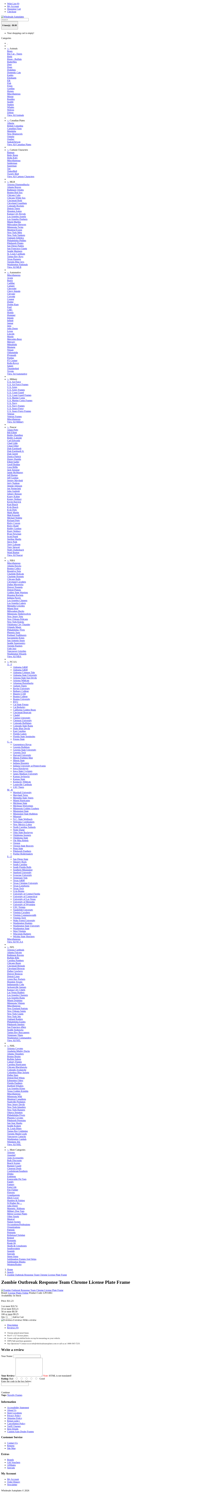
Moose (10, 96)
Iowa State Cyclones (22, 771)
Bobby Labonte (14, 438)
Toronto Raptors (14, 646)
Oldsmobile (12, 352)
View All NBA (14, 656)
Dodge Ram (13, 304)
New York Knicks (15, 622)
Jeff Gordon (12, 478)
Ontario (10, 136)
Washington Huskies (22, 923)
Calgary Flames (14, 1062)
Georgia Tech (19, 752)
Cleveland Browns (16, 968)
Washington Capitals (16, 1139)
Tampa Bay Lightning (17, 1131)
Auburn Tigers (20, 686)
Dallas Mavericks (15, 584)
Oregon (16, 843)
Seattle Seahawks (15, 1030)
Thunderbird (13, 368)
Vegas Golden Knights (17, 1091)
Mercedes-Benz (14, 339)
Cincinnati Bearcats (22, 712)
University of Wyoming (24, 904)
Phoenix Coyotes (15, 1118)
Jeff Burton (12, 475)
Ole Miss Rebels (20, 840)
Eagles (10, 75)
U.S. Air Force (14, 382)
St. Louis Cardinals (16, 254)
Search (10, 1272)
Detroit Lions (13, 976)
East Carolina (19, 731)
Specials (11, 1254)
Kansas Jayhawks (21, 776)
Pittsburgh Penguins (16, 1120)
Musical (11, 1219)
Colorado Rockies (15, 206)
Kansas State (19, 779)
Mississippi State (21, 811)
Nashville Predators (16, 1102)
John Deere (12, 328)
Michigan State (20, 803)
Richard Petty (13, 520)
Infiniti (10, 320)
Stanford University (22, 872)
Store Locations (14, 1413)
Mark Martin (13, 512)
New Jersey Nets (15, 616)
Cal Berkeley (19, 707)
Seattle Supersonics (16, 643)
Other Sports (13, 1216)
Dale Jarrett (12, 454)
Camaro (11, 286)
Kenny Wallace (14, 499)
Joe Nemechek (14, 488)
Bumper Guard (14, 1166)
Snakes (10, 104)
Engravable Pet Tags (16, 1179)
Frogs (9, 86)
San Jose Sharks (14, 1123)
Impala (10, 318)
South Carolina (20, 864)
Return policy (13, 1421)
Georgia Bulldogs (21, 747)
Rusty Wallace (14, 531)
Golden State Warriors (17, 592)
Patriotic (11, 1230)
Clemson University (22, 720)
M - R (10, 790)
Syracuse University (22, 875)
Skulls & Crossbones (17, 1246)
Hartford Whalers (15, 1086)
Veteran (10, 414)
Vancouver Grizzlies (16, 651)
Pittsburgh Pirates (15, 243)
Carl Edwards (13, 440)
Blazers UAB (19, 694)
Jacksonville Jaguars (16, 987)
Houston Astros (14, 211)
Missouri (17, 816)
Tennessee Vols (20, 878)
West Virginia (19, 931)
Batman (10, 152)
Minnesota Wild (14, 1096)
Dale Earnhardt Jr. (15, 451)
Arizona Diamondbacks (18, 184)
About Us (11, 1410)
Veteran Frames (14, 416)
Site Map (11, 1448)
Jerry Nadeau (13, 483)
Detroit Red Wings (16, 1078)
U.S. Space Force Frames (19, 411)
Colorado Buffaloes (22, 723)
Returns (10, 1445)
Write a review (29, 1320)
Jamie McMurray (15, 472)
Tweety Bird (13, 174)
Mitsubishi (12, 344)
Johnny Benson (14, 494)
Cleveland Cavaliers (16, 582)
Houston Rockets (15, 595)
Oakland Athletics (15, 238)
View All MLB (14, 267)
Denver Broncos (15, 974)
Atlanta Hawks (14, 566)
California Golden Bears (24, 710)
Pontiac (10, 358)
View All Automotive (17, 374)
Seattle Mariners (14, 251)
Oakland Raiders (15, 1019)
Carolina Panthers (15, 960)
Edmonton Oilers (15, 1080)
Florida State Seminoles (24, 736)
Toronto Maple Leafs (17, 1134)
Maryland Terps (20, 795)
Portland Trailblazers (16, 635)
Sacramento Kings (15, 638)
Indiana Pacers (14, 598)
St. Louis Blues (14, 1128)
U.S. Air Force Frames (17, 384)
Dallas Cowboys (15, 971)
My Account (13, 1479)
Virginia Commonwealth (24, 915)
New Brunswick (15, 134)
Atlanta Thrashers (15, 1054)
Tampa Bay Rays (15, 256)
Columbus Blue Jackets (18, 1072)
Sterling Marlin (14, 539)
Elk (8, 80)
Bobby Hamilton (15, 435)
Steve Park (12, 542)
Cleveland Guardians (17, 203)
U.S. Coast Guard (15, 392)
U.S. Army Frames (16, 390)
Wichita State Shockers (24, 936)
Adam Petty (12, 430)
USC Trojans (19, 907)
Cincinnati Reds (14, 200)
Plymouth (11, 355)
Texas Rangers (14, 259)
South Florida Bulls (22, 867)
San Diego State (20, 859)
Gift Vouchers (13, 1462)
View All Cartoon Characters (20, 176)
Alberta (10, 123)
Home (10, 1269)
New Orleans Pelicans (17, 619)
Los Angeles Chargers (17, 995)
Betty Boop (12, 155)
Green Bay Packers (16, 979)
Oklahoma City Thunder (18, 624)
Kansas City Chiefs (16, 990)
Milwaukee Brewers (16, 224)
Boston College (20, 696)
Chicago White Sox (16, 198)
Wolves (10, 110)
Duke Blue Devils (21, 728)
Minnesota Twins (15, 227)
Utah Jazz (11, 648)
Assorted (11, 1155)
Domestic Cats (14, 72)
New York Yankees (16, 235)
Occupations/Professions (18, 1224)
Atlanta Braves (14, 187)
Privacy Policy (14, 1415)
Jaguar (10, 323)
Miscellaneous (13, 94)
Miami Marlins (14, 222)
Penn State (18, 848)
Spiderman (12, 163)
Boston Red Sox (15, 192)
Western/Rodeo (14, 1264)
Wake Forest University (24, 920)
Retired (10, 1238)
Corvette (11, 296)
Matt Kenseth (13, 515)
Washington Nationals (17, 264)
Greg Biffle (12, 467)
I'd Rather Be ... (14, 1203)
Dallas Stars (12, 1075)
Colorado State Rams (23, 726)
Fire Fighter (12, 1190)
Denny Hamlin (14, 459)
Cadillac (11, 283)
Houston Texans (14, 982)
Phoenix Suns (13, 632)
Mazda (10, 336)
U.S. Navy (12, 403)
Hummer (11, 315)
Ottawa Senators (15, 1112)
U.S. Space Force (15, 408)
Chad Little (12, 443)
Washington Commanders (19, 1038)
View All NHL (14, 1144)
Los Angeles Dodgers (17, 219)
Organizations (13, 1227)
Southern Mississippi (22, 870)
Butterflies (12, 62)
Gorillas (11, 88)
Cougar (10, 299)
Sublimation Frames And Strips (21, 1259)
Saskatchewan (13, 142)
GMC (10, 310)
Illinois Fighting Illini (23, 758)
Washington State (21, 928)
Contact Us (12, 1443)
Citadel (16, 715)
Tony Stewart (13, 547)
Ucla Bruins (18, 891)
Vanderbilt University (23, 910)
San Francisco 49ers (16, 1027)
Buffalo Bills (13, 958)
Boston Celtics (14, 568)
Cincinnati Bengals (16, 966)
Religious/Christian (16, 1235)
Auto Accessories (15, 1158)
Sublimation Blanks (16, 1262)
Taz (9, 168)
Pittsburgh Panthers (22, 851)
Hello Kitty (12, 158)
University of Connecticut (25, 896)
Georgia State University (24, 750)
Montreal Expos (14, 230)
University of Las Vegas (24, 899)
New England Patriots (17, 1008)
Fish (9, 83)
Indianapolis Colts (15, 984)
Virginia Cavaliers (21, 912)
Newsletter (12, 1484)
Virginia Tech (19, 918)
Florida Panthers (14, 1083)
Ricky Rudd (13, 526)
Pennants (11, 1232)
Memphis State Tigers (23, 798)
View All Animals (15, 115)
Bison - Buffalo (14, 59)
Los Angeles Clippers (17, 600)
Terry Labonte (13, 544)
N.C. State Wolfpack (22, 819)
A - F (9, 664)
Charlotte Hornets (15, 576)
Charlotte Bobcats (15, 574)
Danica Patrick (14, 456)
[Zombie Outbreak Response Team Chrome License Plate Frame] (32, 1290)
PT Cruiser (12, 360)
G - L (9, 742)
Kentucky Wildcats (22, 782)
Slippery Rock (20, 862)
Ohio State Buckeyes (23, 832)
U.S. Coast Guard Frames (19, 395)
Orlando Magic (14, 627)
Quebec (10, 139)
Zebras (10, 112)
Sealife (10, 102)
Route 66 (11, 1243)
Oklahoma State (20, 838)
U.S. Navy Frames (16, 406)
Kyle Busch (12, 507)
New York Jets (14, 1016)
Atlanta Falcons (14, 952)
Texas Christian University (25, 883)
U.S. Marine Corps (16, 398)
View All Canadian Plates (19, 144)
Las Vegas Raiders (15, 992)
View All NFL (14, 1040)
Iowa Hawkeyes (20, 768)
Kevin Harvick (14, 502)
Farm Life (11, 1187)
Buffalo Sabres (14, 1059)
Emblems (11, 1176)
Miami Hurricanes (21, 800)
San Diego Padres (15, 246)
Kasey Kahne (13, 496)
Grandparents (13, 1195)
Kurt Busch (12, 504)
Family (10, 1182)
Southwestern (13, 1248)
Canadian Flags (14, 128)
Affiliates (11, 1465)
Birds (9, 56)
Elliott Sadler (13, 462)
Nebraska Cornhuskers (23, 822)
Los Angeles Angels (16, 216)
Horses (10, 91)
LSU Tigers (18, 787)
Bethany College (21, 691)
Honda (10, 312)
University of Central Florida (26, 894)
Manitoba (11, 131)
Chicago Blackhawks (17, 1067)
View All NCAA (15, 942)
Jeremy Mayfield (15, 480)
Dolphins (11, 70)
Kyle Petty (12, 510)
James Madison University (25, 774)
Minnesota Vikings (16, 1003)
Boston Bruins (14, 1056)
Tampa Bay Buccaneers (18, 1032)
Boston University (21, 699)
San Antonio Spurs (16, 640)
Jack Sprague (13, 470)
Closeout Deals (14, 1168)
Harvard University (22, 755)
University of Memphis (24, 902)
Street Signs (12, 1256)
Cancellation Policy (16, 1423)
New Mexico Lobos (22, 824)
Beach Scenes (13, 1163)
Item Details (12, 1429)
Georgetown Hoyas (22, 744)
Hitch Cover (13, 1198)
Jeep (9, 326)
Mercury (11, 342)
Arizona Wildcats (21, 680)
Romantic (11, 1240)
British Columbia (15, 126)
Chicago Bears (14, 963)
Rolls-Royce (13, 363)
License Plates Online (18, 1293)
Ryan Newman (14, 534)
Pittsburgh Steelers (15, 1024)
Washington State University (26, 926)
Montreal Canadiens (16, 1099)
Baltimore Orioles (15, 190)
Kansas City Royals (16, 214)
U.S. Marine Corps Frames (19, 400)
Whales (10, 107)
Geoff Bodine (13, 464)
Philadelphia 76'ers (16, 630)
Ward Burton (13, 552)
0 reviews (17, 1320)
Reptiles (11, 99)
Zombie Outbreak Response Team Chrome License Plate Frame (37, 1275)
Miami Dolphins (14, 1000)
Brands (10, 1459)
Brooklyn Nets (14, 571)
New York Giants (15, 1014)
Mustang (11, 347)
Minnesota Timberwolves (19, 614)
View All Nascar (15, 555)
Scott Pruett (12, 536)
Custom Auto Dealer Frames (20, 1431)
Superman (12, 166)
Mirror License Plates (17, 1214)
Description (12, 1325)
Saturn (10, 366)
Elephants (11, 78)
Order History (13, 1482)
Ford (9, 307)
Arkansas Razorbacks (23, 683)
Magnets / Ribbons (16, 1208)
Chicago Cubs (13, 195)
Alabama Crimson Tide (24, 672)
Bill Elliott (12, 432)
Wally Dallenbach (15, 550)
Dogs (9, 67)
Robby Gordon (14, 528)
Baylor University (21, 688)
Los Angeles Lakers (16, 603)
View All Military (15, 422)
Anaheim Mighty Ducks (18, 1051)
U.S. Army (12, 387)
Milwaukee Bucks (15, 611)
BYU (15, 702)
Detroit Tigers (13, 208)
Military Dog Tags (15, 1211)
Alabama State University (25, 675)
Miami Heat (12, 608)
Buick (10, 280)
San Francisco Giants (17, 248)
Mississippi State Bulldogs (25, 814)
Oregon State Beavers (23, 846)
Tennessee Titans (15, 1035)
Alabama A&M (20, 667)
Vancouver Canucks (16, 1136)
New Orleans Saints (16, 1011)
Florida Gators (20, 734)
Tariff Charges (14, 1426)
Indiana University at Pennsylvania (29, 766)
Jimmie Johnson (14, 486)
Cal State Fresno (20, 704)
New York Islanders (16, 1107)
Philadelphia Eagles (16, 1022)
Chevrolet (11, 288)
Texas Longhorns (21, 886)
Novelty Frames (14, 1395)
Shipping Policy (14, 1418)
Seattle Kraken (14, 1126)
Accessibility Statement (18, 1407)
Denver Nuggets (15, 587)
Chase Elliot (13, 446)
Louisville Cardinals (22, 784)
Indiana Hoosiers (21, 763)
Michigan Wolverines (23, 806)
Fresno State (19, 739)
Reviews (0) (13, 1327)
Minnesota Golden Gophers (26, 808)
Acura (10, 278)
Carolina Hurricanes (16, 1064)
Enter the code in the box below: (16, 1381)
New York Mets (14, 232)
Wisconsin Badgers (22, 934)
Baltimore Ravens (15, 955)
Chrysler (11, 294)
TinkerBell (12, 171)
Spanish (11, 1251)
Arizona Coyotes (15, 1048)
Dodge (10, 302)
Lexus (10, 331)
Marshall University (22, 792)
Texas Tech (18, 888)
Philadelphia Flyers (16, 1115)
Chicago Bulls (13, 579)
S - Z (9, 856)
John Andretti (13, 491)
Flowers (11, 1192)
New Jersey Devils (16, 1104)
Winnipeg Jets (13, 1142)
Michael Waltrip (14, 518)
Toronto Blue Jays (15, 262)
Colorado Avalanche (16, 1070)
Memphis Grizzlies (16, 606)
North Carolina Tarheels (24, 827)
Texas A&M (19, 880)
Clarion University (21, 718)
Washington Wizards (16, 654)
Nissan (10, 350)
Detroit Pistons (14, 590)
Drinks (10, 1174)
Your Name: (7, 1356)
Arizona (11, 1152)
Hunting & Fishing (16, 1200)
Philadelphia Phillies (16, 240)
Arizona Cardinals (15, 950)
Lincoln (10, 334)
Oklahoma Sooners (22, 835)
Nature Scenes (14, 1222)
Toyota (10, 371)
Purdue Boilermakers (23, 854)
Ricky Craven (13, 523)
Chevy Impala (13, 291)
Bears (9, 51)
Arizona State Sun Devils (25, 678)
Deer (9, 64)
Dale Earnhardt (14, 448)
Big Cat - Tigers (14, 54)
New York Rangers (16, 1110)
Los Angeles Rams (16, 998)
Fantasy (10, 1184)
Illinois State (19, 760)
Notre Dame (19, 830)
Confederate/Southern (17, 1171)
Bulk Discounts (14, 1160)
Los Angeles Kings (16, 1088)
